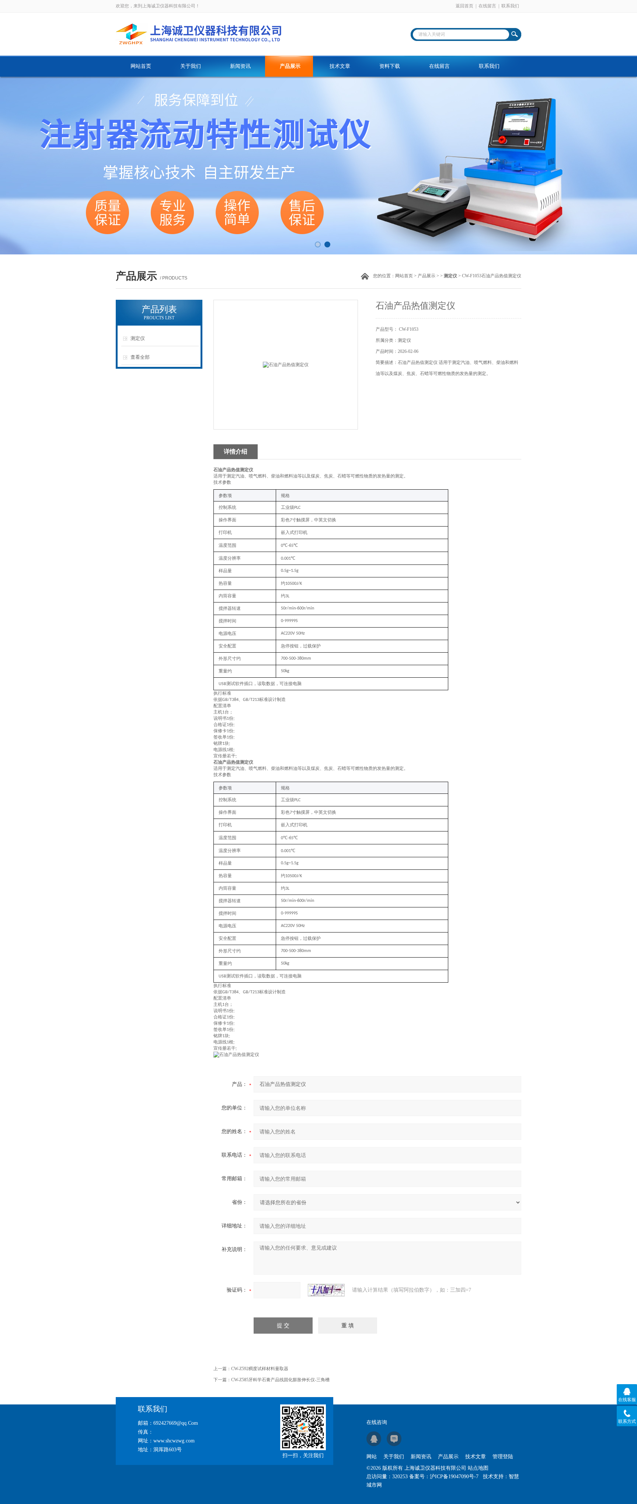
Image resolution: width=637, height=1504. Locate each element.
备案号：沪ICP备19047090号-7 (443, 1476)
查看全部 (140, 357)
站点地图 (478, 1468)
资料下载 (389, 66)
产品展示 (290, 66)
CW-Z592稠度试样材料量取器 (259, 1368)
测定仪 (137, 338)
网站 (371, 1456)
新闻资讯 (240, 66)
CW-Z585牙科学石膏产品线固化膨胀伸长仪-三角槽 (280, 1379)
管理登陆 (502, 1456)
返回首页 (464, 5)
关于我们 (190, 66)
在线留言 (487, 5)
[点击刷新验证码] (326, 1290)
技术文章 (340, 66)
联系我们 (510, 5)
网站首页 (140, 66)
